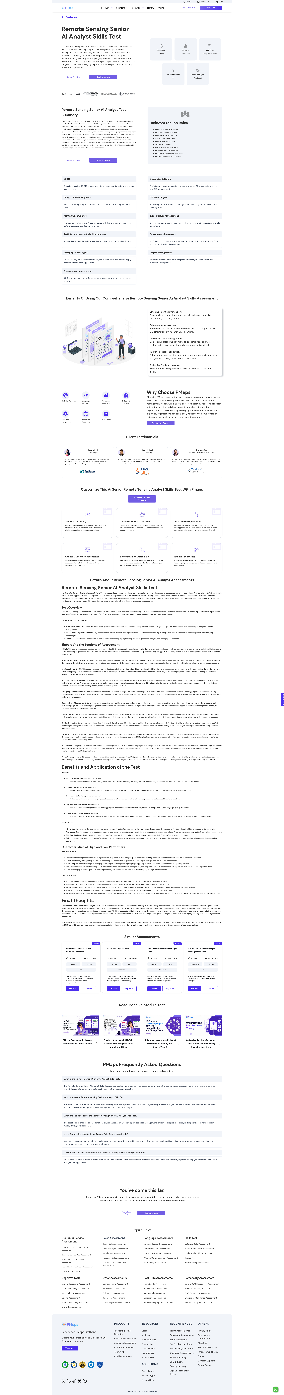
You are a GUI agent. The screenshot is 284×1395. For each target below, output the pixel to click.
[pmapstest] (69, 1381)
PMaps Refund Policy (208, 1351)
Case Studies (148, 1348)
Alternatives (148, 1357)
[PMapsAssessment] (74, 1381)
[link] (73, 7)
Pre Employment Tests (181, 1344)
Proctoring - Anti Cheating (122, 1332)
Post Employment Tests (181, 1348)
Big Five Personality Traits (179, 1372)
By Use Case (148, 1380)
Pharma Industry (178, 1357)
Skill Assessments (178, 1339)
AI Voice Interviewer (124, 1347)
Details (72, 988)
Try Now (88, 988)
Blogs (144, 1330)
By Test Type (148, 1375)
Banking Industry (178, 1366)
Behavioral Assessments (182, 1335)
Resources (150, 1323)
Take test (69, 1348)
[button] (106, 8)
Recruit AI (119, 1351)
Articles (146, 1335)
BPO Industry (176, 1361)
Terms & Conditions (207, 1347)
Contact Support (206, 1360)
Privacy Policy (204, 1330)
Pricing (161, 7)
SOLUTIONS (150, 1364)
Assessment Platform (125, 1338)
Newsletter (147, 1344)
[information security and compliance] (65, 1364)
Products (121, 1323)
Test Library (148, 1371)
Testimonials (148, 1352)
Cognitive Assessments (182, 1352)
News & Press (149, 1339)
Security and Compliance (204, 1337)
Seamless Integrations (125, 1342)
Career (201, 1356)
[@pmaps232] (79, 1381)
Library (150, 7)
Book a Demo (204, 1365)
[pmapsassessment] (85, 1381)
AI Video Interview (123, 1356)
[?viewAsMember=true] (63, 1381)
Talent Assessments (180, 1330)
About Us (202, 1342)
